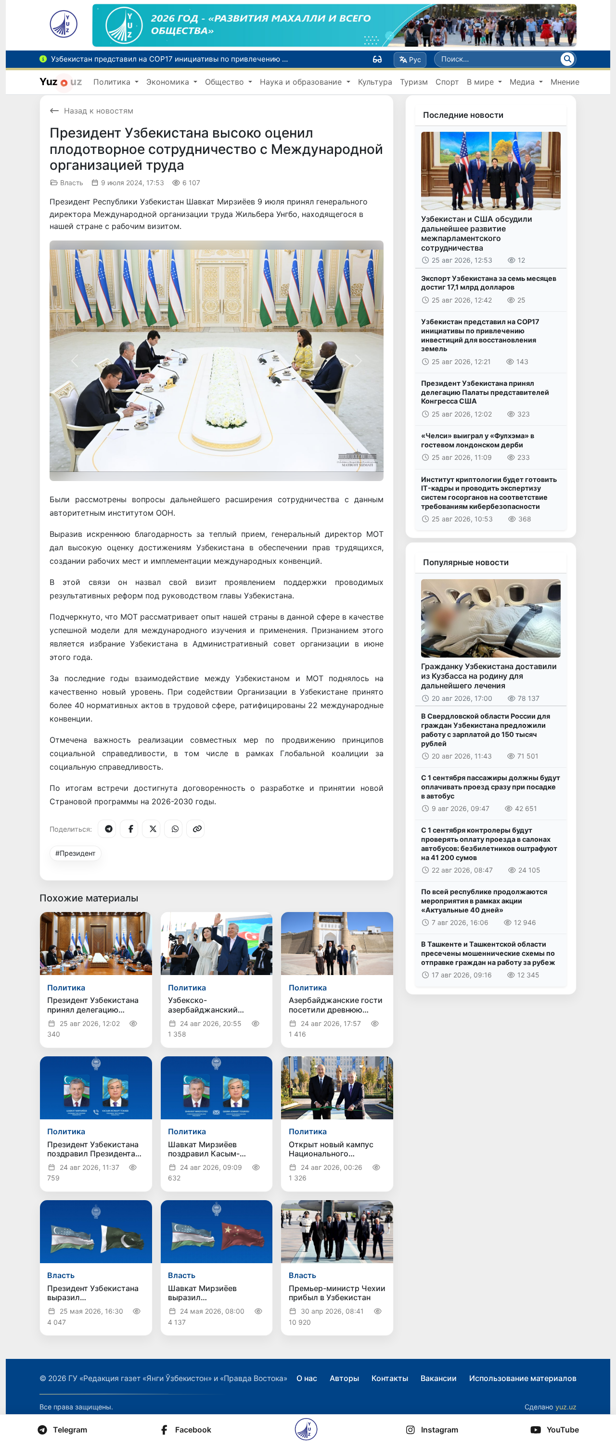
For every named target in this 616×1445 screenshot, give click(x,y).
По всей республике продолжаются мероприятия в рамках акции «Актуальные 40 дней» (484, 900)
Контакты (390, 1378)
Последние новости (463, 115)
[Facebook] (129, 829)
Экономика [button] (169, 82)
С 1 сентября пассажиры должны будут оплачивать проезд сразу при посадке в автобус (490, 786)
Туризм (414, 82)
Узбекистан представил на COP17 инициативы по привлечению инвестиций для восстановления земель (480, 335)
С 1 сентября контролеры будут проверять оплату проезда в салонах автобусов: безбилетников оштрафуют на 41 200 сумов (489, 843)
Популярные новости (466, 562)
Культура (375, 82)
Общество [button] (225, 82)
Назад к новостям (98, 110)
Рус (415, 59)
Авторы (344, 1378)
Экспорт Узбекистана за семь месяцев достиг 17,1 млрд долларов (488, 283)
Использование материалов (523, 1378)
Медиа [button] (523, 82)
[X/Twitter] (151, 829)
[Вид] (377, 59)
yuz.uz (566, 1407)
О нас (306, 1378)
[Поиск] (567, 59)
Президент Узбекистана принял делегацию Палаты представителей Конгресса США (485, 392)
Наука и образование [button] (302, 82)
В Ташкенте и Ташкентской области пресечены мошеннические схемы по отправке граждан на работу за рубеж (488, 953)
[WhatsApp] (173, 829)
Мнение (565, 82)
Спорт (447, 82)
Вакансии (439, 1378)
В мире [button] (481, 82)
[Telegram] (107, 829)
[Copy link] (195, 829)
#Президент (75, 853)
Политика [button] (113, 82)
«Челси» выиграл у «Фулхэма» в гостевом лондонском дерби (477, 440)
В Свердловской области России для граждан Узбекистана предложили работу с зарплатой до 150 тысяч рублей (485, 729)
